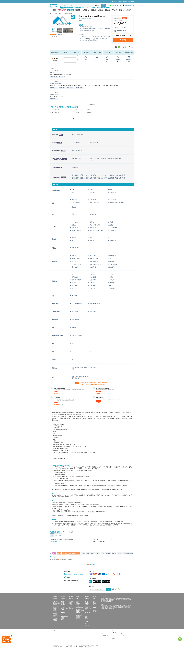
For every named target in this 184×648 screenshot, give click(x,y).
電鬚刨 (86, 616)
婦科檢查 (55, 600)
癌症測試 (55, 612)
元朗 (60, 535)
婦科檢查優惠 (100, 7)
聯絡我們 (75, 645)
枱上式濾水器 (71, 600)
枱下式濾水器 (71, 601)
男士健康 (55, 604)
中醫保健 (55, 618)
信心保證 (65, 553)
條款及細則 (86, 645)
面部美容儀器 (87, 614)
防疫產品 (87, 604)
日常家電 (87, 598)
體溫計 (62, 617)
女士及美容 (78, 611)
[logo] (53, 8)
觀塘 (52, 535)
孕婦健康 (78, 618)
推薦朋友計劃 (131, 1)
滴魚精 (77, 604)
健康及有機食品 (88, 608)
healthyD (75, 646)
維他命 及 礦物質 (79, 607)
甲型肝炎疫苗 (63, 603)
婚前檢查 (55, 607)
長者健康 (87, 603)
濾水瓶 (70, 604)
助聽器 (62, 619)
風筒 (86, 617)
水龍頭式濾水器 (72, 602)
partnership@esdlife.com (107, 601)
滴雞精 (77, 600)
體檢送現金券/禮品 (69, 7)
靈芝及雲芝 (78, 603)
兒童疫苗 (63, 598)
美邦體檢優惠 (78, 7)
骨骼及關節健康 (79, 615)
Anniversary (66, 646)
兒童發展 (55, 619)
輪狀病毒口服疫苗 (64, 608)
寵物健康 (87, 602)
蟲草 (77, 602)
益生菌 (77, 601)
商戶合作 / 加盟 (69, 645)
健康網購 (81, 646)
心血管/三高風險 (56, 606)
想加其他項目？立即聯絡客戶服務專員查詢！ (94, 384)
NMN (77, 598)
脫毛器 (86, 618)
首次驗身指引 (95, 610)
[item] (55, 113)
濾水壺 (70, 603)
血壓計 (62, 614)
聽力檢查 (55, 616)
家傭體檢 (55, 613)
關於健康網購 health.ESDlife (58, 645)
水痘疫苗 (63, 607)
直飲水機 (71, 598)
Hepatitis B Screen (128, 553)
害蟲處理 (87, 607)
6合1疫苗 (63, 606)
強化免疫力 (78, 609)
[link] (57, 632)
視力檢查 (55, 615)
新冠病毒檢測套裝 (56, 603)
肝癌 (102, 553)
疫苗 (94, 600)
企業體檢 (55, 620)
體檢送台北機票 (85, 7)
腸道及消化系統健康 (80, 610)
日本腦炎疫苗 (63, 609)
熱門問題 (94, 611)
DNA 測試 (55, 614)
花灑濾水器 (71, 606)
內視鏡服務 (55, 610)
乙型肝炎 (97, 553)
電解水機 (71, 608)
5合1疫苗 (63, 604)
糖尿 (88, 553)
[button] (74, 30)
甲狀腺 (119, 553)
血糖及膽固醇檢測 (64, 616)
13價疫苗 (63, 602)
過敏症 (54, 609)
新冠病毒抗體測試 (56, 602)
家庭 (71, 646)
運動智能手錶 (87, 623)
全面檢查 (55, 598)
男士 (54, 553)
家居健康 (94, 601)
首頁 (54, 10)
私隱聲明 (92, 645)
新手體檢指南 (107, 7)
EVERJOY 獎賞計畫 (122, 1)
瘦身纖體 (78, 612)
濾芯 (70, 607)
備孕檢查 (55, 608)
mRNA (114, 553)
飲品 (86, 609)
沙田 (56, 535)
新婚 (61, 646)
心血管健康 (78, 614)
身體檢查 (94, 598)
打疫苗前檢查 (55, 601)
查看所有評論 (92, 104)
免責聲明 (97, 645)
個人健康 (94, 602)
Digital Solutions (88, 646)
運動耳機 (87, 625)
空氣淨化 (87, 600)
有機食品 (94, 603)
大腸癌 (83, 553)
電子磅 (62, 618)
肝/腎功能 (108, 553)
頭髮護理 (78, 617)
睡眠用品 (87, 606)
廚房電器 (87, 601)
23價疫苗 (63, 601)
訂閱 (109, 589)
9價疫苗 (62, 600)
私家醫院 (93, 7)
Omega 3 (78, 606)
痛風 (92, 553)
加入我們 (81, 645)
